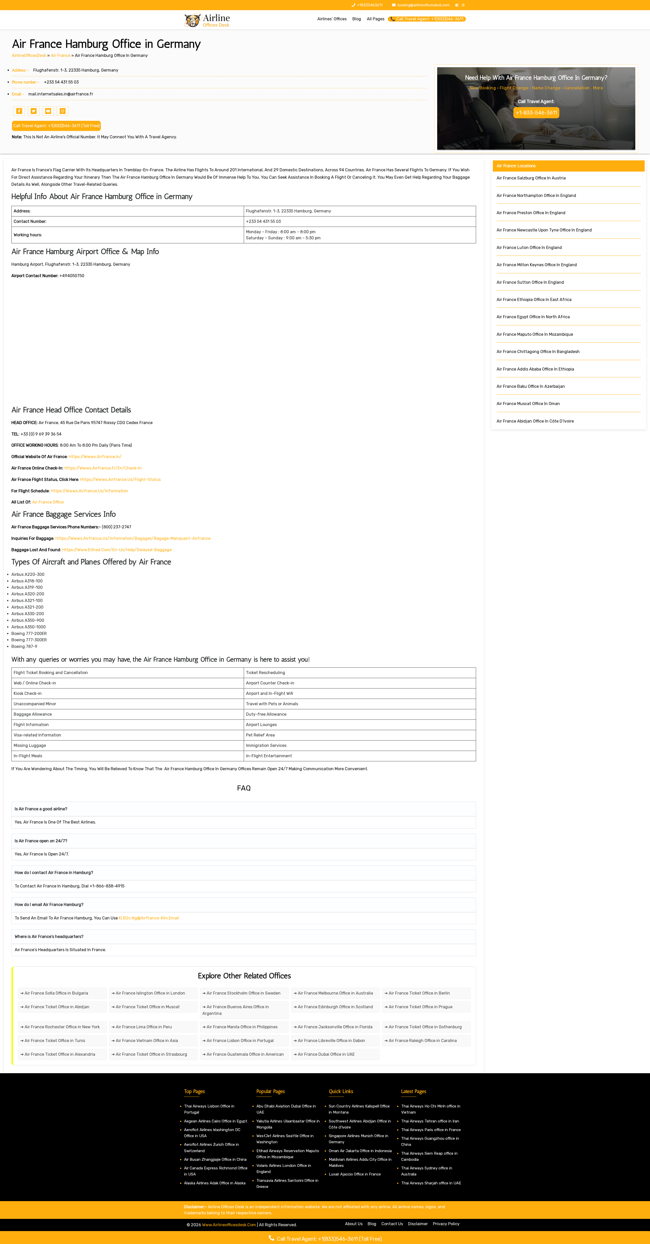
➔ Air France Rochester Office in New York (60, 1026)
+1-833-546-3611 (536, 113)
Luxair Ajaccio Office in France (355, 1174)
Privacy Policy (446, 1223)
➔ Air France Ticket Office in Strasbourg (149, 1054)
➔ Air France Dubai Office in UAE (324, 1054)
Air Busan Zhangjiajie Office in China (215, 1159)
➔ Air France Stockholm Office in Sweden (241, 993)
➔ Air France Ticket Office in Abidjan (54, 1006)
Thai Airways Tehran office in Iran (430, 1121)
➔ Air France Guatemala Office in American (243, 1054)
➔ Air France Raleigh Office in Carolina (420, 1040)
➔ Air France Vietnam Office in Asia (144, 1040)
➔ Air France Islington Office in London (148, 993)
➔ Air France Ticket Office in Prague (418, 1006)
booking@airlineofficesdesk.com (423, 5)
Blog (372, 1223)
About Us (354, 1223)
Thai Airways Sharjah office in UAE (431, 1183)
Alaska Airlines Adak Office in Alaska (215, 1183)
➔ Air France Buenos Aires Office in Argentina (235, 1010)
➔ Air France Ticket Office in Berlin (417, 993)
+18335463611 (369, 5)
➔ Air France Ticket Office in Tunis (52, 1040)
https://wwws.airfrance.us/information (89, 491)
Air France (60, 55)
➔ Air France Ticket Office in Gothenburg (423, 1026)
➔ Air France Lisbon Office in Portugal (238, 1040)
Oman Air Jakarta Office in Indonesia (360, 1151)
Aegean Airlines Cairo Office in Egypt (215, 1121)
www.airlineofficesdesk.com (229, 1224)
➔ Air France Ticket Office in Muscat (145, 1006)
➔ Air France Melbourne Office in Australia (333, 993)
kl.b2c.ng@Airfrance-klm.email (149, 918)
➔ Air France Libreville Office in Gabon (329, 1040)
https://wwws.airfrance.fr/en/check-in (103, 468)
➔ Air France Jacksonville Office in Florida (333, 1026)
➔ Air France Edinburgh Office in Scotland (333, 1006)
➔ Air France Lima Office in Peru (141, 1026)
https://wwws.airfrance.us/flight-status (120, 479)
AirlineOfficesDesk (29, 55)
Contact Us (392, 1223)
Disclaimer (418, 1223)
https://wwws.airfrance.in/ (95, 456)
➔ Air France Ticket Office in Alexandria (57, 1054)
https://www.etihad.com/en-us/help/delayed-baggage (117, 549)
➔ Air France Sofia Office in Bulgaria (54, 993)
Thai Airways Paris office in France (431, 1130)
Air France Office (48, 502)
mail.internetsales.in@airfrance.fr (60, 94)
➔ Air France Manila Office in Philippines (240, 1026)
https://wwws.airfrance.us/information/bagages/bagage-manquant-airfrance (132, 538)
